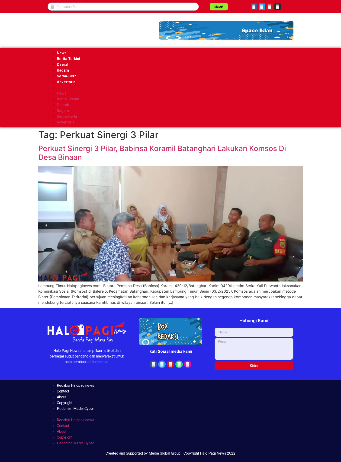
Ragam (63, 70)
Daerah (63, 64)
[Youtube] (270, 6)
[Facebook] (254, 6)
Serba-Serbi (67, 76)
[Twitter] (262, 6)
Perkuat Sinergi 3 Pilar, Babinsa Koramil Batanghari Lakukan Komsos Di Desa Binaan (162, 153)
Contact (63, 391)
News (62, 53)
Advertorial (66, 82)
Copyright (64, 403)
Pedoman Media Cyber (75, 408)
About (61, 397)
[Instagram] (277, 6)
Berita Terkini (68, 59)
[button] (226, 30)
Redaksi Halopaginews (75, 385)
